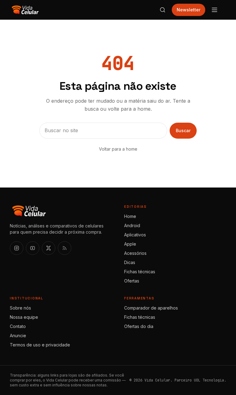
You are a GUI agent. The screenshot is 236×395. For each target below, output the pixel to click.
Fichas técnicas (139, 271)
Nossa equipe (24, 317)
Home (130, 216)
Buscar (183, 130)
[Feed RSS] (64, 248)
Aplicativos (135, 234)
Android (132, 225)
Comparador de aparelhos (151, 307)
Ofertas (131, 280)
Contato (18, 326)
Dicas (129, 262)
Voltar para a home (118, 149)
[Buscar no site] (162, 10)
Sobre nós (20, 307)
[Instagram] (16, 248)
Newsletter (188, 9)
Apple (130, 244)
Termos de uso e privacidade (40, 344)
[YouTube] (32, 248)
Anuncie (18, 335)
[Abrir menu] (214, 10)
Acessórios (135, 253)
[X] (48, 248)
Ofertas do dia (138, 326)
